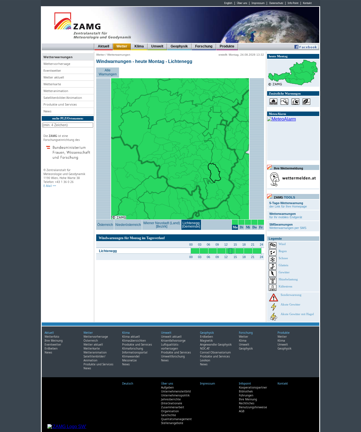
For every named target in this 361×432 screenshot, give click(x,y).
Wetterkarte (91, 348)
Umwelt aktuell (171, 337)
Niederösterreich (128, 225)
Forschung (203, 46)
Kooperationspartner (253, 387)
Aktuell (103, 46)
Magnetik (206, 340)
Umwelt (157, 46)
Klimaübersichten (134, 340)
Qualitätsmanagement (176, 419)
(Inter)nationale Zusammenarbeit (172, 405)
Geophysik (179, 46)
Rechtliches (246, 403)
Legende (275, 238)
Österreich (105, 225)
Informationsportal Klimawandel (135, 354)
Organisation (170, 411)
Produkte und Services (98, 364)
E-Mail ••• (49, 186)
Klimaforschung (132, 348)
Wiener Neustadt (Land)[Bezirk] (161, 224)
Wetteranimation (95, 352)
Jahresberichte (171, 399)
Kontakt (307, 3)
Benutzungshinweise (253, 407)
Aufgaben (167, 387)
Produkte (227, 46)
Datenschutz (276, 3)
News (48, 352)
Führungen (246, 395)
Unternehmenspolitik (175, 395)
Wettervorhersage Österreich (95, 338)
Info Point (293, 3)
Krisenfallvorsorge (173, 340)
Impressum (258, 3)
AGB (242, 411)
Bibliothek (246, 391)
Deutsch (127, 383)
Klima (139, 46)
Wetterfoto (52, 337)
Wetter (121, 46)
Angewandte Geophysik (216, 344)
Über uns (242, 3)
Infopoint (245, 383)
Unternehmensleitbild (176, 391)
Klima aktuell (131, 337)
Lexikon (205, 360)
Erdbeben (51, 348)
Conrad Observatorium (215, 352)
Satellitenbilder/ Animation (94, 358)
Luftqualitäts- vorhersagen (170, 346)
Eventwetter (53, 344)
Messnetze (129, 360)
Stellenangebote (172, 423)
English (228, 3)
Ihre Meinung (54, 340)
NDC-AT (205, 348)
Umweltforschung (173, 356)
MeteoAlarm (277, 113)
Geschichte (168, 415)
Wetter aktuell (93, 344)
